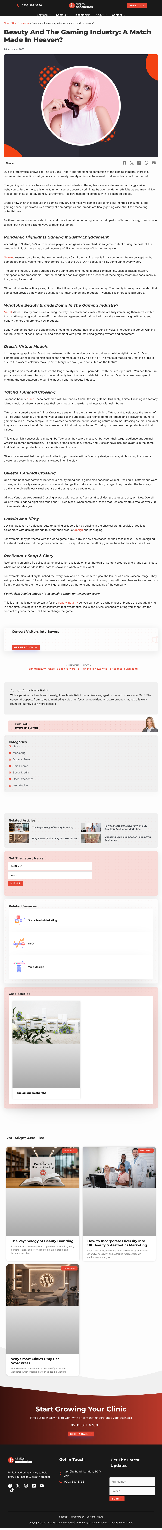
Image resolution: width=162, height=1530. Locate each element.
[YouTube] (42, 1486)
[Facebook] (10, 1486)
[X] (18, 1486)
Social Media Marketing (42, 920)
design (78, 529)
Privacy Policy (77, 1516)
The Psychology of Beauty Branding (42, 1241)
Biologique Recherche (31, 1092)
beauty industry (68, 602)
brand (30, 399)
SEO (31, 943)
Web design (36, 966)
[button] (137, 5)
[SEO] (19, 943)
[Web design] (19, 967)
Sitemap (63, 1516)
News (7, 23)
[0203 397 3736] (29, 5)
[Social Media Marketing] (19, 920)
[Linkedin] (34, 1486)
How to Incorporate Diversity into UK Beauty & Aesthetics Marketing (117, 1243)
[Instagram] (26, 1486)
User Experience (21, 23)
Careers (91, 1516)
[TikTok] (12, 1490)
